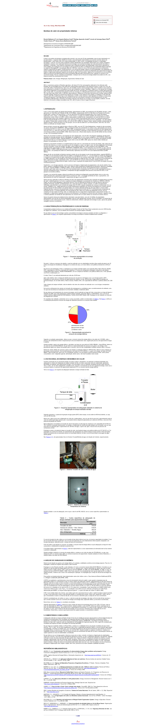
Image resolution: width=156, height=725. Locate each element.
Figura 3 (52, 369)
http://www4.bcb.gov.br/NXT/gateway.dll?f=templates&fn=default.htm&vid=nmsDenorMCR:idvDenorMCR (71, 675)
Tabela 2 (46, 513)
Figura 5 (65, 548)
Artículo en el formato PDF (102, 20)
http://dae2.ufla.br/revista (51, 706)
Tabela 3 (58, 602)
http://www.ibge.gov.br (53, 691)
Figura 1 (54, 214)
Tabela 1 (96, 299)
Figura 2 (103, 299)
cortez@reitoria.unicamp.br (78, 723)
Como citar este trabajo (101, 22)
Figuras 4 (48, 437)
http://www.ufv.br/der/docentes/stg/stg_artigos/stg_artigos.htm (60, 688)
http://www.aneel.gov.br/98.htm (93, 655)
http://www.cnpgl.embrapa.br (51, 684)
